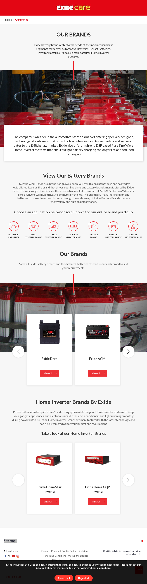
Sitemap (45, 551)
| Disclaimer (83, 551)
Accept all (64, 578)
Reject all (83, 578)
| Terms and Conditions (54, 555)
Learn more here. (101, 567)
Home (8, 19)
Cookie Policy (44, 567)
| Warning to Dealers (77, 555)
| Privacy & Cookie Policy (63, 551)
